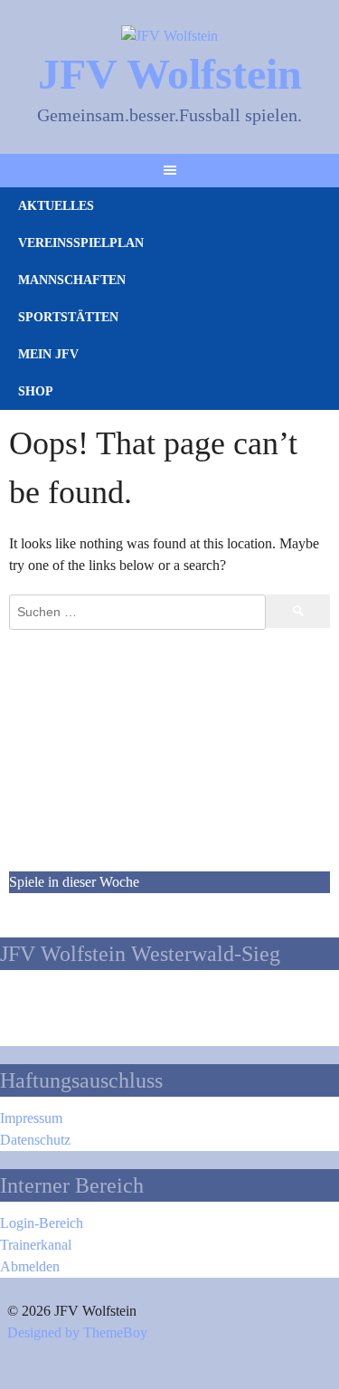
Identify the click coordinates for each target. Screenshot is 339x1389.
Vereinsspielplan (81, 243)
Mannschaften (72, 280)
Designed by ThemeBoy (77, 1332)
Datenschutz (35, 1139)
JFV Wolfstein (170, 74)
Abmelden (30, 1266)
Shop (35, 391)
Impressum (31, 1118)
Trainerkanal (35, 1244)
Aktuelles (56, 206)
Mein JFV (48, 354)
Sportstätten (68, 317)
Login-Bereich (41, 1223)
